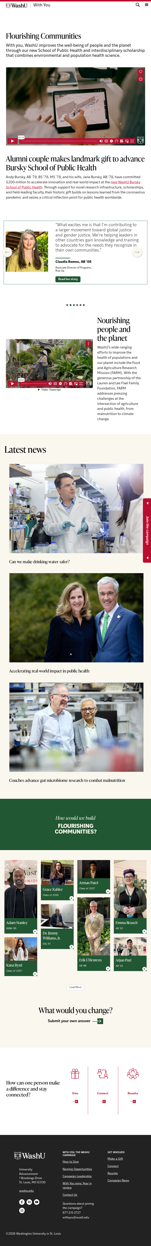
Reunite (113, 1173)
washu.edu (26, 1191)
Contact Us (70, 1195)
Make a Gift (115, 1159)
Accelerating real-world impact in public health (49, 671)
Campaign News (118, 1180)
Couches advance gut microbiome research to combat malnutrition (67, 780)
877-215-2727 (72, 1212)
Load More (75, 987)
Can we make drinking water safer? (39, 562)
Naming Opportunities (77, 1169)
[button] (7, 252)
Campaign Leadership (77, 1176)
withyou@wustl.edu (76, 1217)
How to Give (71, 1161)
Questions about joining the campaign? (78, 1206)
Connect (113, 1166)
